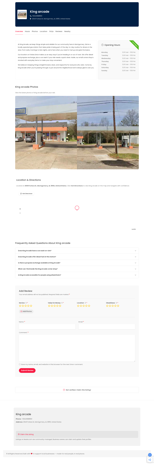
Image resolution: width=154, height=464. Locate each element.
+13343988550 (36, 16)
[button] (20, 209)
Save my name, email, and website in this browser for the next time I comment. (52, 364)
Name (22, 321)
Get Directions (27, 194)
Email (81, 321)
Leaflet (134, 229)
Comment (24, 332)
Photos (35, 31)
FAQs (51, 31)
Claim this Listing (27, 434)
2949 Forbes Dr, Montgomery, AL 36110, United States (51, 19)
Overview (19, 31)
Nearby (67, 31)
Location (43, 31)
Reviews (59, 31)
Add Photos (27, 311)
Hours (27, 31)
